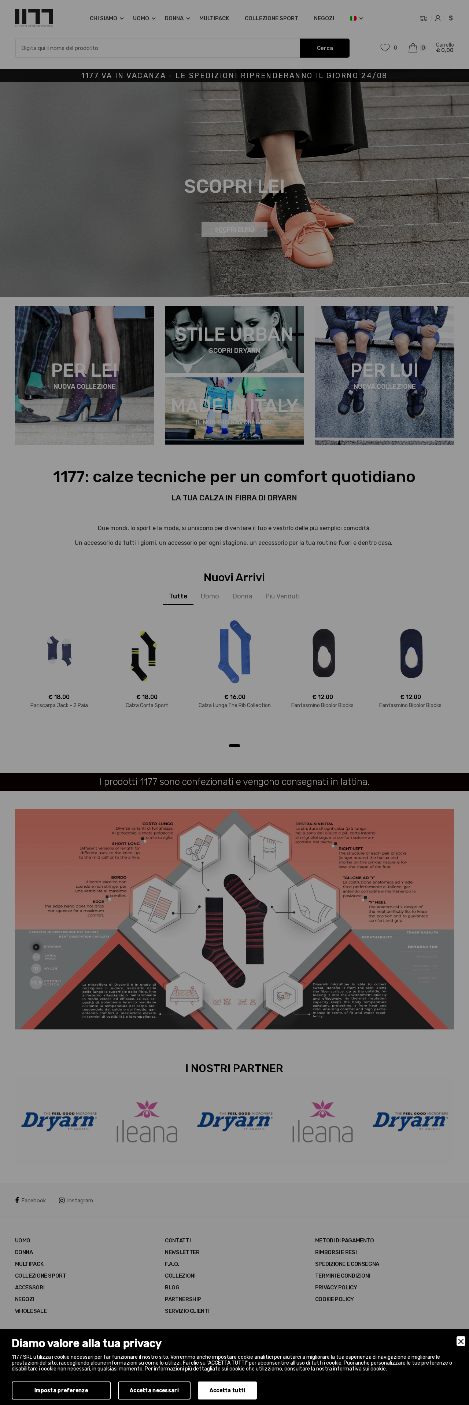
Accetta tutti (227, 1390)
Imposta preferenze (61, 1390)
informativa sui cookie (359, 1369)
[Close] (461, 1341)
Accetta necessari (154, 1390)
